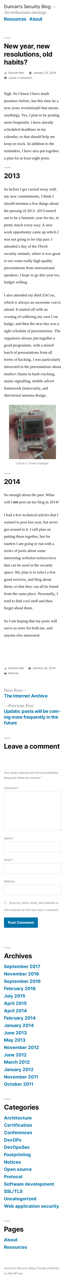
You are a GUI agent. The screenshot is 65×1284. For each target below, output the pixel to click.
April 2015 (15, 1003)
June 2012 (15, 1055)
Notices (13, 673)
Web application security (31, 1206)
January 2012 (19, 1069)
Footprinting (17, 1154)
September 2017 (22, 966)
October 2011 (18, 1084)
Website (9, 881)
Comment (11, 788)
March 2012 (17, 1062)
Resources (15, 19)
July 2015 (14, 996)
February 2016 (20, 988)
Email (8, 860)
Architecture (18, 1118)
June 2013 (15, 1032)
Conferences (18, 1132)
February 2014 (20, 1018)
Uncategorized (20, 1198)
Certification (18, 1125)
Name (9, 838)
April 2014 (15, 1010)
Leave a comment (20, 78)
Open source (18, 1169)
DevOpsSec (17, 1147)
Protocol (13, 1176)
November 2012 (21, 1047)
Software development (29, 1184)
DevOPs (12, 1140)
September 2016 (22, 981)
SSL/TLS (13, 1191)
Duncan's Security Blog (27, 6)
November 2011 (21, 1077)
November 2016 (21, 974)
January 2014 (19, 1025)
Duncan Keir (16, 72)
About (35, 19)
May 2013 (14, 1040)
